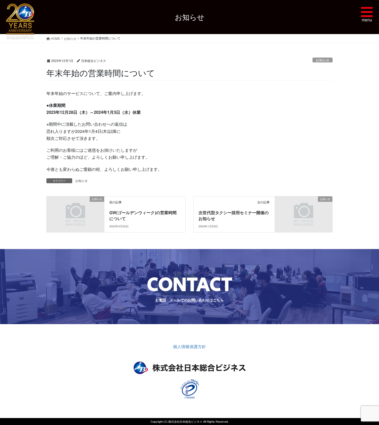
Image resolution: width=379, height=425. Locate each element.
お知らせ (322, 60)
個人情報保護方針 (189, 346)
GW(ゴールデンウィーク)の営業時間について (143, 215)
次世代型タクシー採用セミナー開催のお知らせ (234, 215)
